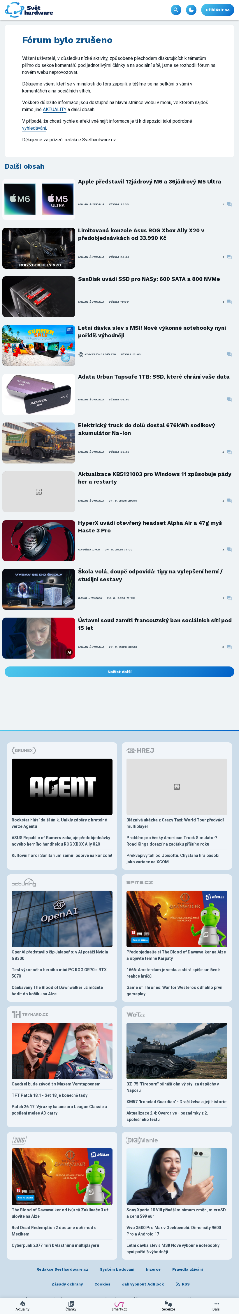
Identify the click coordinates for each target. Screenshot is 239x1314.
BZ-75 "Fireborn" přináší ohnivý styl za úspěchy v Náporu (172, 1087)
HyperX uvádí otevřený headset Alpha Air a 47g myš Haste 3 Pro (150, 527)
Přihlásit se (218, 10)
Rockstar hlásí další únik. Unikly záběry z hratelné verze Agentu (59, 823)
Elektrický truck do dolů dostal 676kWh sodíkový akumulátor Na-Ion (146, 429)
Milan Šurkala (91, 204)
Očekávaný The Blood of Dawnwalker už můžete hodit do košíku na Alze (57, 990)
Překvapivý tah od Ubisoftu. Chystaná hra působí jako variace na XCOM (172, 858)
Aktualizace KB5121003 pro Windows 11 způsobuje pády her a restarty (154, 478)
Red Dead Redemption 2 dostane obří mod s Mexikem (54, 1230)
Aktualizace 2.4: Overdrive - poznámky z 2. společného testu (167, 1116)
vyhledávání (34, 128)
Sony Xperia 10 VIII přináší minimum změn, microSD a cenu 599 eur (176, 1213)
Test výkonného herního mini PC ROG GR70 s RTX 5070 (59, 972)
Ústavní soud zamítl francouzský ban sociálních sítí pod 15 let (155, 624)
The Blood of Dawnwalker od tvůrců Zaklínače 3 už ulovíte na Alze (60, 1213)
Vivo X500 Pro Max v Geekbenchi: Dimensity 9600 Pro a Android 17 (173, 1230)
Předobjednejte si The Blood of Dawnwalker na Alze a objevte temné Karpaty (176, 955)
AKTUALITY (54, 109)
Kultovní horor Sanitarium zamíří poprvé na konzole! (62, 855)
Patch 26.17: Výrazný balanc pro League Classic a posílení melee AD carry (59, 1109)
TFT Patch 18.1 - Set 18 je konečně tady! (50, 1095)
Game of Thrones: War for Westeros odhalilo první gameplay (175, 990)
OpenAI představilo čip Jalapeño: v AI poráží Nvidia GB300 (60, 955)
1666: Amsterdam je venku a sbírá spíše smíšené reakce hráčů (173, 972)
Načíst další (119, 671)
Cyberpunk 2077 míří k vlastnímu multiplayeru (55, 1245)
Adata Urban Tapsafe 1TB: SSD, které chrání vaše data (154, 376)
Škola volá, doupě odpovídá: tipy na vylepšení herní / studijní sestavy (150, 575)
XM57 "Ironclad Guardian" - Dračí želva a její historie (176, 1101)
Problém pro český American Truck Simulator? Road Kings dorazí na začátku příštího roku (171, 840)
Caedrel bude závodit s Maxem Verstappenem (56, 1084)
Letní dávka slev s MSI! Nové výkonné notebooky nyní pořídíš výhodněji (152, 332)
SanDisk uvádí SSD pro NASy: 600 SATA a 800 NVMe (149, 279)
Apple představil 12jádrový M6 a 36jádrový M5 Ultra (149, 181)
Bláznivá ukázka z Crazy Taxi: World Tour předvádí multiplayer (175, 823)
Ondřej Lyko (89, 549)
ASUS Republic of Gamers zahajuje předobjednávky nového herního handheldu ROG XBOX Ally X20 (61, 840)
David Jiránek (90, 598)
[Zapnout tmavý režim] (191, 10)
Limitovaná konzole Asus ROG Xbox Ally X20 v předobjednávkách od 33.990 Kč (141, 234)
